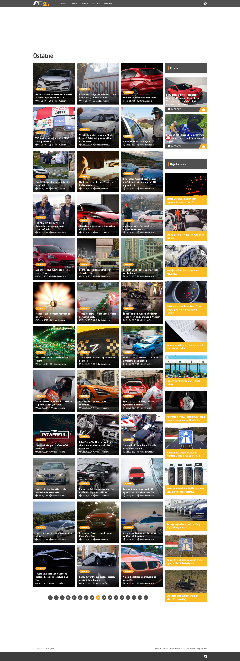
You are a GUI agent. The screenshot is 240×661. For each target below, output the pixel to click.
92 (86, 597)
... (62, 597)
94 (98, 597)
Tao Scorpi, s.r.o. (50, 648)
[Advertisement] (116, 28)
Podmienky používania (177, 648)
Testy (74, 3)
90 (74, 597)
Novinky (64, 3)
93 (92, 597)
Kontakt (165, 648)
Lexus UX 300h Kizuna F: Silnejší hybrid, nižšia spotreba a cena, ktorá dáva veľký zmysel (185, 138)
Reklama (158, 648)
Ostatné (96, 3)
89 (68, 597)
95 (104, 597)
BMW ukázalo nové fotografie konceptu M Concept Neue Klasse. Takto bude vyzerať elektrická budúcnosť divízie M (183, 99)
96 (110, 597)
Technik (84, 3)
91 (80, 597)
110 (140, 597)
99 (128, 597)
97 (116, 597)
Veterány (108, 3)
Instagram (205, 656)
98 (122, 597)
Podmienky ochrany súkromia (197, 648)
